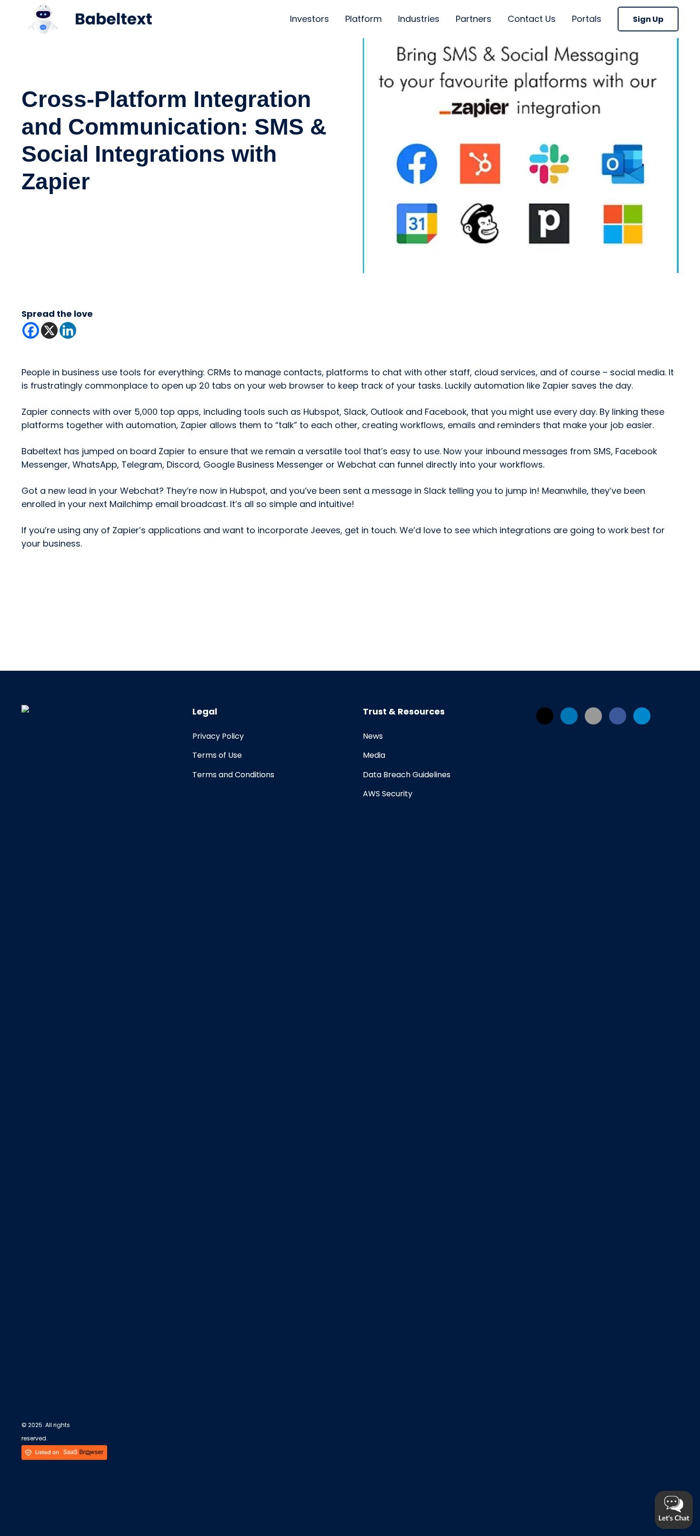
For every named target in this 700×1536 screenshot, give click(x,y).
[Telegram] (641, 715)
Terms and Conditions (233, 774)
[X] (49, 330)
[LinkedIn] (569, 715)
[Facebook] (30, 330)
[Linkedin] (68, 330)
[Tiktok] (593, 715)
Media (374, 755)
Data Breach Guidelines (406, 774)
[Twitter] (544, 715)
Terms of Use (217, 755)
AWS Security (387, 793)
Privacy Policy (218, 736)
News (373, 736)
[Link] (86, 19)
